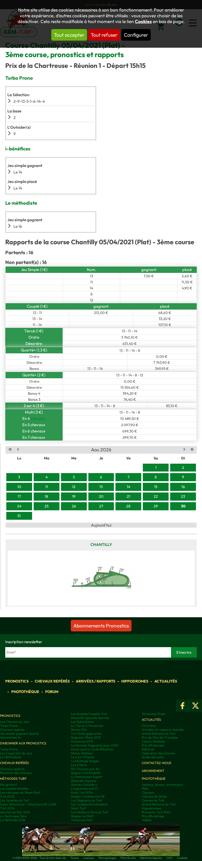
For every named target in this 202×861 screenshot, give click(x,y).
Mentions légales (151, 858)
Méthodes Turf (13, 779)
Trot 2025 (7, 796)
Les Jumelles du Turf (14, 800)
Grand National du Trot (159, 733)
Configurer (136, 35)
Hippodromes (134, 681)
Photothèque (25, 691)
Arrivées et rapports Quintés (163, 730)
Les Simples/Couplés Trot (89, 714)
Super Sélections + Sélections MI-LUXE (28, 804)
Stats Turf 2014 (82, 792)
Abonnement (153, 771)
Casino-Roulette (153, 741)
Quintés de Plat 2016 (15, 812)
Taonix (74, 858)
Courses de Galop (154, 796)
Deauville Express (83, 781)
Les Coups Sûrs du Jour (16, 753)
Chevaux (148, 792)
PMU (145, 788)
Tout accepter (69, 35)
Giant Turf (78, 808)
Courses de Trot (153, 800)
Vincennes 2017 (82, 741)
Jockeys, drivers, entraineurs (162, 785)
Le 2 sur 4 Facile (82, 757)
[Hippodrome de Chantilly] (101, 578)
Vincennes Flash (153, 714)
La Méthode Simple (85, 761)
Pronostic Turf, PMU (156, 812)
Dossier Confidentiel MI (87, 796)
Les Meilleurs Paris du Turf (89, 812)
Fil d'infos (149, 726)
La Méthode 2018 (12, 820)
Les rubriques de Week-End (19, 792)
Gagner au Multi (82, 816)
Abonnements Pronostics (101, 625)
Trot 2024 (7, 808)
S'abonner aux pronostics (23, 743)
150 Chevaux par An (85, 769)
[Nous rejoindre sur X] (195, 706)
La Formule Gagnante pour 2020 (95, 745)
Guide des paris (153, 757)
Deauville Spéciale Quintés (90, 718)
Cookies (143, 21)
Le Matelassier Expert (87, 777)
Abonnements (10, 737)
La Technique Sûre (13, 816)
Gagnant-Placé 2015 (86, 737)
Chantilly (101, 544)
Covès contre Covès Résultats (92, 749)
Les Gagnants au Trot (86, 800)
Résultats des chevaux (16, 773)
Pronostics (17, 681)
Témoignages (107, 858)
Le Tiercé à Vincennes (87, 726)
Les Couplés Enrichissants (89, 804)
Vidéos (147, 820)
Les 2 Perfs (79, 765)
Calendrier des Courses (158, 753)
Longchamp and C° (84, 788)
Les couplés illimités (14, 788)
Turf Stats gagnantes (86, 733)
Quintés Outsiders (84, 785)
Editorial (148, 749)
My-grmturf (8, 785)
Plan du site (128, 858)
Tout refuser (104, 35)
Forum (51, 691)
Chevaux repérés (52, 681)
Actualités (165, 681)
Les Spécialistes (82, 722)
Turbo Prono (9, 726)
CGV (169, 858)
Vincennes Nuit (82, 820)
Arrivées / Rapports (95, 681)
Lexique (88, 858)
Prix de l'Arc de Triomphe (160, 737)
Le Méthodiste (10, 757)
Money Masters (82, 753)
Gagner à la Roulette (86, 773)
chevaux (38, 418)
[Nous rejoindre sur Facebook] (182, 706)
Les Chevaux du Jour (14, 722)
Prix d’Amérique (153, 816)
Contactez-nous (156, 763)
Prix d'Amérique (153, 745)
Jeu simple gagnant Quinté (19, 733)
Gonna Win (79, 730)
